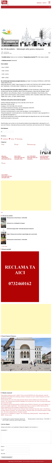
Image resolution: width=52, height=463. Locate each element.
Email (2, 450)
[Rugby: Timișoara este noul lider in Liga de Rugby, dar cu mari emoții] (3, 236)
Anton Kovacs (6, 52)
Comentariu (4, 430)
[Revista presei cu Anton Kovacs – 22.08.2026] (3, 242)
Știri (2, 212)
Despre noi (39, 2)
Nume (3, 446)
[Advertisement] (26, 18)
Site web (3, 453)
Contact (44, 2)
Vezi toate (4, 246)
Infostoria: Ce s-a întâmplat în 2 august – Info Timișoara (14, 413)
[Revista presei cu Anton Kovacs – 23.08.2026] (3, 220)
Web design (10, 461)
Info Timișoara (19, 461)
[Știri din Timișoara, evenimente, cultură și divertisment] (5, 5)
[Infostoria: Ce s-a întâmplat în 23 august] (3, 225)
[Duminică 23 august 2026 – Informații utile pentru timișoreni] (3, 231)
